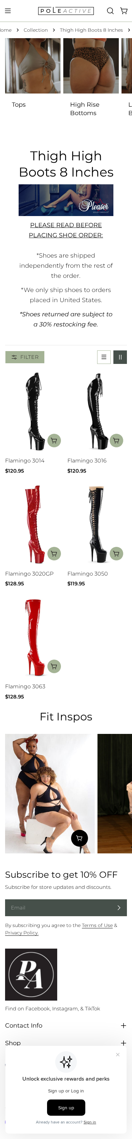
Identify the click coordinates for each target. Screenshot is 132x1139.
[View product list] (79, 838)
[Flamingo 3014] (35, 411)
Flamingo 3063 (25, 686)
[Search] (110, 11)
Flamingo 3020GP (29, 574)
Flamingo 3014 (24, 460)
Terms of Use (97, 925)
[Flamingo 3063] (35, 637)
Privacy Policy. (22, 932)
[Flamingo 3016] (97, 411)
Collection (36, 30)
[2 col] (120, 357)
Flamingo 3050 (87, 574)
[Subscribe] (118, 907)
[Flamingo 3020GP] (35, 524)
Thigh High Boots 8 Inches (91, 30)
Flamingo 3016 (87, 460)
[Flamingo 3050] (97, 524)
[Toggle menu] (8, 11)
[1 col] (104, 357)
